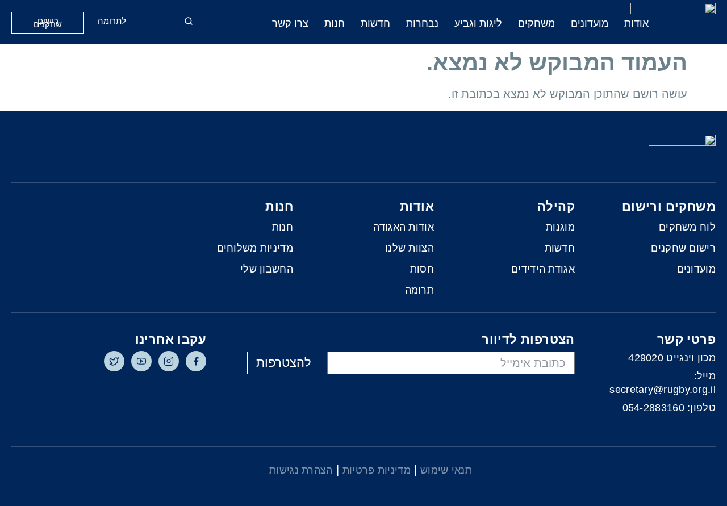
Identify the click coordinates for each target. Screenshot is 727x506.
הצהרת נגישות (301, 470)
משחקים (536, 23)
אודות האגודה (403, 227)
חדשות (375, 23)
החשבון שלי (266, 269)
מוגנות (560, 227)
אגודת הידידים (543, 269)
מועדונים (589, 23)
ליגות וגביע (478, 23)
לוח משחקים (687, 227)
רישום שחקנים (683, 248)
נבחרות (422, 23)
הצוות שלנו (409, 248)
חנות (334, 23)
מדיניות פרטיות (376, 470)
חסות (422, 269)
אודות (636, 23)
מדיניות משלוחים (255, 248)
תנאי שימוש (446, 470)
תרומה (419, 290)
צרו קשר (290, 23)
